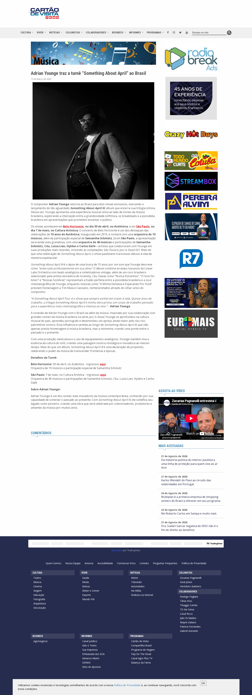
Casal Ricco (186, 613)
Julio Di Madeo (188, 618)
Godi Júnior (186, 582)
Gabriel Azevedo (189, 630)
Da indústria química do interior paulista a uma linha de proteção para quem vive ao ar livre (189, 464)
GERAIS (86, 662)
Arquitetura (39, 603)
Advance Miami (90, 658)
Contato (144, 563)
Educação (38, 595)
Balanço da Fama (141, 662)
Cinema (37, 586)
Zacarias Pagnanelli (190, 577)
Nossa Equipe (73, 563)
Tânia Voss (186, 601)
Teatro (37, 577)
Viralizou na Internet (142, 595)
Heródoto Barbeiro (190, 586)
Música (37, 582)
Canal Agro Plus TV (141, 658)
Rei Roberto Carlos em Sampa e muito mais (189, 513)
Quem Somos (53, 563)
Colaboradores (96, 32)
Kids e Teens (89, 645)
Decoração (39, 607)
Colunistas (73, 32)
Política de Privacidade (194, 563)
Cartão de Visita (140, 641)
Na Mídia (136, 590)
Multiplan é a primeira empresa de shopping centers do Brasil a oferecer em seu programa (190, 499)
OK (203, 683)
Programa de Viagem (143, 649)
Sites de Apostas (91, 666)
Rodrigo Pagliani (189, 596)
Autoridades (138, 586)
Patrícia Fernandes (190, 626)
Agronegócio (40, 641)
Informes (135, 32)
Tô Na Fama (187, 609)
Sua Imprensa (90, 649)
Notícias (54, 32)
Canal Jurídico (89, 641)
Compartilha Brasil (141, 645)
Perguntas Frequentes (165, 563)
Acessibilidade (105, 563)
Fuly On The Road (141, 654)
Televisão (136, 582)
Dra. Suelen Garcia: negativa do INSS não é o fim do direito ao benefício (189, 528)
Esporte (86, 595)
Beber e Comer (90, 590)
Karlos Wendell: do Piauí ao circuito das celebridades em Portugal (186, 482)
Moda (85, 582)
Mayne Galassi (188, 622)
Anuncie (89, 563)
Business (117, 32)
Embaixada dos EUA (93, 654)
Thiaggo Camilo (188, 605)
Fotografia (39, 599)
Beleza (86, 586)
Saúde (85, 577)
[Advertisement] (156, 15)
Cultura (26, 32)
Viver (40, 32)
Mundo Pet (88, 599)
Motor (134, 577)
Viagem (37, 590)
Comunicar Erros (126, 563)
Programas (154, 32)
